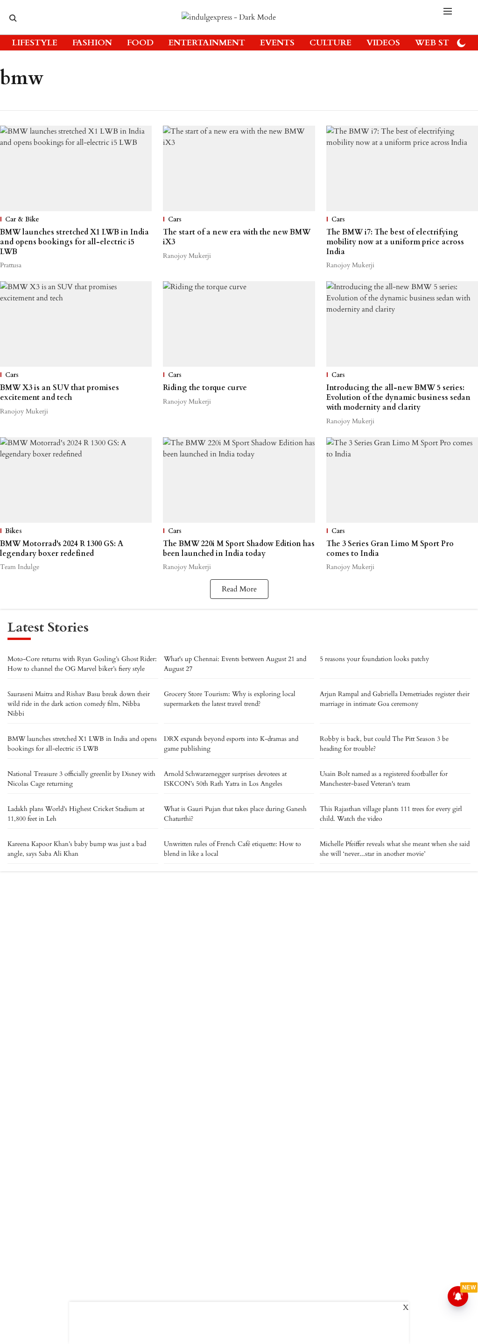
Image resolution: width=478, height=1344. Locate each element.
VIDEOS (383, 43)
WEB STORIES (445, 43)
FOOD (140, 43)
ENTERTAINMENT (207, 43)
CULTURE (330, 43)
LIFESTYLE (34, 43)
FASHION (92, 43)
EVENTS (277, 43)
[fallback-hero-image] (76, 168)
